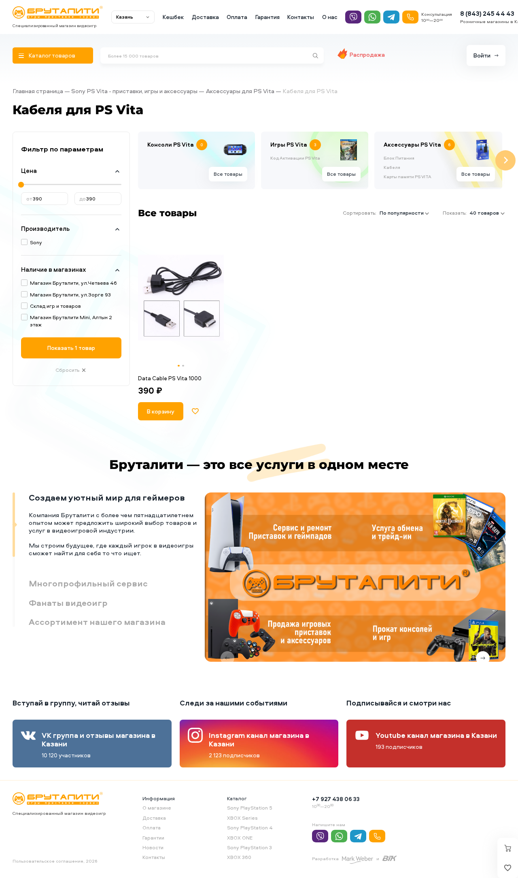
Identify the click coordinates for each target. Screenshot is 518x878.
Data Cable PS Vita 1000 (170, 378)
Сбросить (67, 370)
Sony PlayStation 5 (249, 807)
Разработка (325, 858)
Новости (152, 847)
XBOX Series (242, 817)
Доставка (205, 17)
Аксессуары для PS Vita (240, 91)
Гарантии (153, 837)
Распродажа (367, 54)
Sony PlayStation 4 (250, 827)
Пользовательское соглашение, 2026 (55, 861)
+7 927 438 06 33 (336, 799)
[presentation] (138, 160)
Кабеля (392, 167)
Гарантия (267, 17)
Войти (481, 55)
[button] (179, 366)
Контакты (300, 17)
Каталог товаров (52, 55)
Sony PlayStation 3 (249, 847)
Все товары (228, 173)
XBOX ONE (240, 837)
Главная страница (38, 91)
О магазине (156, 807)
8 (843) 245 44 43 (487, 13)
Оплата (237, 17)
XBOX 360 (239, 857)
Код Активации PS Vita (295, 158)
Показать (71, 348)
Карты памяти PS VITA (407, 176)
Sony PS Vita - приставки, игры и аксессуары (134, 91)
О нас (330, 17)
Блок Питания (399, 158)
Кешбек (173, 17)
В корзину (160, 411)
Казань (124, 16)
